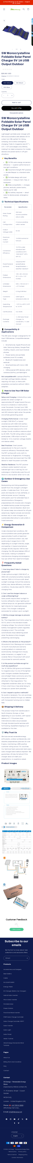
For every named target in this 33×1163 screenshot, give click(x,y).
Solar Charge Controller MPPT (14, 1021)
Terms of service (12, 1154)
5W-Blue (7, 87)
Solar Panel (7, 1034)
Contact (6, 1070)
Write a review (17, 929)
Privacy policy (22, 1151)
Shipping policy (22, 1154)
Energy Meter (8, 986)
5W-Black (19, 83)
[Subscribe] (27, 958)
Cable (6, 978)
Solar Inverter (8, 1025)
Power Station (8, 1008)
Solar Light (7, 1030)
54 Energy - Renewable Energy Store (18, 1149)
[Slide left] (12, 49)
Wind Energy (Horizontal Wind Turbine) (14, 1044)
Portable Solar (8, 1004)
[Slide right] (21, 49)
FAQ (5, 1066)
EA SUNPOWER (9, 982)
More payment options (16, 112)
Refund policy (12, 1151)
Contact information (17, 1157)
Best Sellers (8, 973)
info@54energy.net (15, 1112)
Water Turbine (8, 1038)
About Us (7, 1057)
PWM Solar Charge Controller (14, 1017)
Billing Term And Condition (12, 1062)
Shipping (3, 76)
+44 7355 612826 (17, 1105)
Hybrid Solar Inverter (11, 995)
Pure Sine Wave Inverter (12, 1012)
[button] (4, 9)
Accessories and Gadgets (12, 969)
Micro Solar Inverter (10, 999)
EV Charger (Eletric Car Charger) (15, 991)
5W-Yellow (7, 83)
